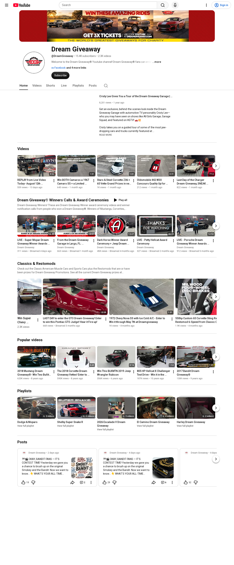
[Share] (72, 482)
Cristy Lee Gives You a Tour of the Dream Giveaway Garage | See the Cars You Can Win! (136, 96)
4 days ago (134, 453)
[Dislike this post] (33, 482)
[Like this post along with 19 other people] (23, 482)
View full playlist (25, 426)
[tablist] (117, 85)
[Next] (216, 166)
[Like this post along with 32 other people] (186, 482)
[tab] (23, 85)
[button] (105, 135)
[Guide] (6, 5)
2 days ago (53, 453)
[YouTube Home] (21, 5)
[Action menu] (91, 482)
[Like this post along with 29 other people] (104, 482)
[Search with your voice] (175, 5)
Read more (105, 135)
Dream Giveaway (25, 247)
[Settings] (206, 5)
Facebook (60, 67)
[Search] (163, 5)
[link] (57, 468)
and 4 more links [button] (76, 67)
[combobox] (109, 5)
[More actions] (54, 180)
